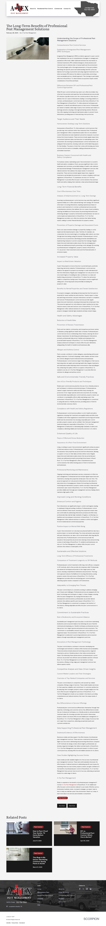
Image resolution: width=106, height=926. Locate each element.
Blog (38, 902)
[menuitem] (8, 923)
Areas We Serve (64, 892)
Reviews (61, 898)
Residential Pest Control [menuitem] (45, 8)
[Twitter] (83, 889)
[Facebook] (80, 889)
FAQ (38, 905)
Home (39, 889)
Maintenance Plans (43, 892)
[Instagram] (87, 889)
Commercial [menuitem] (58, 8)
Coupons (40, 898)
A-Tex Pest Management (69, 785)
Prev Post (62, 806)
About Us (61, 889)
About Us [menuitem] (33, 8)
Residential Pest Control (45, 895)
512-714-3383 (89, 9)
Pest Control (62, 798)
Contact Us (62, 902)
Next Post (72, 806)
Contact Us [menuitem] (67, 8)
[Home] (19, 8)
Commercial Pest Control (67, 895)
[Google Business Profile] (90, 889)
